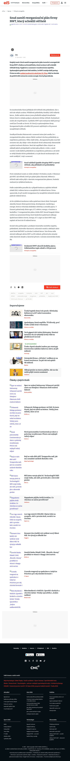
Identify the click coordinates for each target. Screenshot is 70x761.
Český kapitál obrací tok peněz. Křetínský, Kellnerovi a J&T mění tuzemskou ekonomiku (41, 313)
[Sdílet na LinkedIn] (22, 287)
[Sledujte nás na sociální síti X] (29, 660)
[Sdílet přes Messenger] (18, 287)
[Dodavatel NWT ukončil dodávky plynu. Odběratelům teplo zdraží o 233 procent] (16, 248)
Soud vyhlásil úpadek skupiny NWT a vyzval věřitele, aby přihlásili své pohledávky (42, 164)
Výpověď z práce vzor (55, 708)
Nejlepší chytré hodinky (33, 731)
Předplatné (40, 648)
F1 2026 (6, 734)
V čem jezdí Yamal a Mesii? (10, 701)
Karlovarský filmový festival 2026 (35, 697)
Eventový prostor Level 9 (17, 686)
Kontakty (16, 648)
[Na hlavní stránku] (6, 2)
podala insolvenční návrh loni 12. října (33, 73)
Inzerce (32, 648)
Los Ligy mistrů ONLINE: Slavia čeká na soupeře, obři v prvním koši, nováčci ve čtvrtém (40, 516)
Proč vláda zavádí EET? (55, 703)
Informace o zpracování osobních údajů (20, 754)
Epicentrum (7, 697)
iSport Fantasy (38, 680)
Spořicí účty (52, 726)
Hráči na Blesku (28, 680)
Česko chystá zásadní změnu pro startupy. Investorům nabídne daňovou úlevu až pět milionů (41, 349)
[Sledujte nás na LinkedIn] (25, 660)
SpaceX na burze (31, 724)
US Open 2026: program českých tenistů (38, 686)
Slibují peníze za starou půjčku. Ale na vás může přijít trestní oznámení (41, 371)
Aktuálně (6, 692)
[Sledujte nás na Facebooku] (33, 660)
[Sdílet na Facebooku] (11, 287)
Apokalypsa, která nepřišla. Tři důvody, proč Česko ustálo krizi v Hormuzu (42, 323)
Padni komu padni (54, 705)
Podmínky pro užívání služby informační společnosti (46, 752)
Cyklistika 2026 (7, 738)
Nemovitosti (12, 683)
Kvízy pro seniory (8, 704)
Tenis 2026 (6, 731)
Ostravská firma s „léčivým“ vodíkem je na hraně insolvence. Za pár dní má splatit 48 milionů (41, 360)
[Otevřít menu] (65, 2)
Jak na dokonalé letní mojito (34, 711)
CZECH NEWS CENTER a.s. (41, 747)
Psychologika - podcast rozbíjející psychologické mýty (34, 683)
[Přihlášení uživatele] (62, 2)
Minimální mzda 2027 (55, 731)
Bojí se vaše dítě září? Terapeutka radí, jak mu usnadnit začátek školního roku (41, 457)
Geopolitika (36, 3)
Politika (52, 692)
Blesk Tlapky (19, 680)
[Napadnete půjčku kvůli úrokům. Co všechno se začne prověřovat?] (16, 503)
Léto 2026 (30, 692)
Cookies (34, 754)
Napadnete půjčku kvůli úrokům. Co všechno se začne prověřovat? (39, 499)
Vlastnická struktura (54, 754)
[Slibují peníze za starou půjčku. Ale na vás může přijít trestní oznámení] (16, 372)
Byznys (9, 11)
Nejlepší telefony (31, 726)
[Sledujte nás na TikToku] (44, 660)
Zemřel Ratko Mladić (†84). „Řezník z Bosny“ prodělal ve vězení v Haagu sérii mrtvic (41, 553)
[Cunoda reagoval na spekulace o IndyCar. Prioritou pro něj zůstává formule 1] (16, 578)
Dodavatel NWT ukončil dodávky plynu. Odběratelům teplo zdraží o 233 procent (40, 247)
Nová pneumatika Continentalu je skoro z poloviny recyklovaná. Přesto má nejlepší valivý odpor (41, 434)
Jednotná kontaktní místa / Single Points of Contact (22, 756)
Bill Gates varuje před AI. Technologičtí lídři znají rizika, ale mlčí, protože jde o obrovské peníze (41, 478)
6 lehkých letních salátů (32, 714)
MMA (5, 724)
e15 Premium (15, 3)
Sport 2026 (7, 719)
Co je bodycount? (8, 709)
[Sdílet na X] (14, 287)
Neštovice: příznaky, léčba (10, 699)
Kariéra (54, 648)
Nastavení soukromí (42, 754)
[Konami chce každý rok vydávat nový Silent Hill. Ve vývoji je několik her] (16, 540)
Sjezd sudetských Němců (56, 701)
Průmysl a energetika (19, 11)
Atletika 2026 (7, 736)
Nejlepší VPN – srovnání (33, 734)
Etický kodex (39, 756)
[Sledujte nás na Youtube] (40, 660)
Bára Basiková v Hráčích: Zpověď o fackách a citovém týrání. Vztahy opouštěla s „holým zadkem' (42, 593)
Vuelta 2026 (54, 686)
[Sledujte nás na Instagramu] (37, 660)
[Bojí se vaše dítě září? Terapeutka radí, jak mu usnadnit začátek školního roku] (16, 463)
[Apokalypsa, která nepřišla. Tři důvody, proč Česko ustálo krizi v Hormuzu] (16, 324)
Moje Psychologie (9, 680)
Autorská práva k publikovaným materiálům (21, 752)
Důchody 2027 (53, 729)
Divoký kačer (53, 710)
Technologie (30, 719)
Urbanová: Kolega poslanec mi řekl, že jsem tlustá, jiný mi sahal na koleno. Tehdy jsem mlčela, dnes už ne (41, 409)
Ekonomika (25, 3)
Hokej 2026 (6, 729)
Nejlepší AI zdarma (31, 729)
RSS (48, 648)
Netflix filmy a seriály (32, 736)
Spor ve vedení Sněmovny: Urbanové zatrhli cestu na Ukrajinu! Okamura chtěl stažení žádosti (41, 387)
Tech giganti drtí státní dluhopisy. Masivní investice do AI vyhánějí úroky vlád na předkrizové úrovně (41, 334)
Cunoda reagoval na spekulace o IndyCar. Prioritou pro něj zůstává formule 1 (40, 572)
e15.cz (3, 11)
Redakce (24, 648)
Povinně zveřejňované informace (52, 756)
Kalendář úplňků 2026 (9, 706)
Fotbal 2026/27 (7, 726)
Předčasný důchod (54, 724)
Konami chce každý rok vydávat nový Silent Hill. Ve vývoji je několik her (41, 534)
